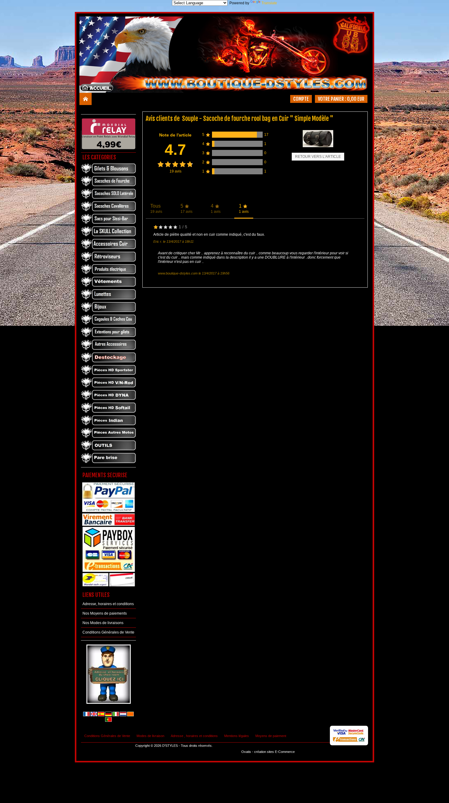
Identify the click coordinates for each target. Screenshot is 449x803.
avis (175, 171)
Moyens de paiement (270, 736)
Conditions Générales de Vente (108, 632)
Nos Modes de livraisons (102, 623)
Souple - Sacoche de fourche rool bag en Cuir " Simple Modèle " (257, 118)
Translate (269, 3)
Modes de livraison (150, 736)
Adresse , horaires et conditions (194, 736)
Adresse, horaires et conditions (108, 604)
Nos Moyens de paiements (104, 613)
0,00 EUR (355, 99)
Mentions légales (236, 736)
